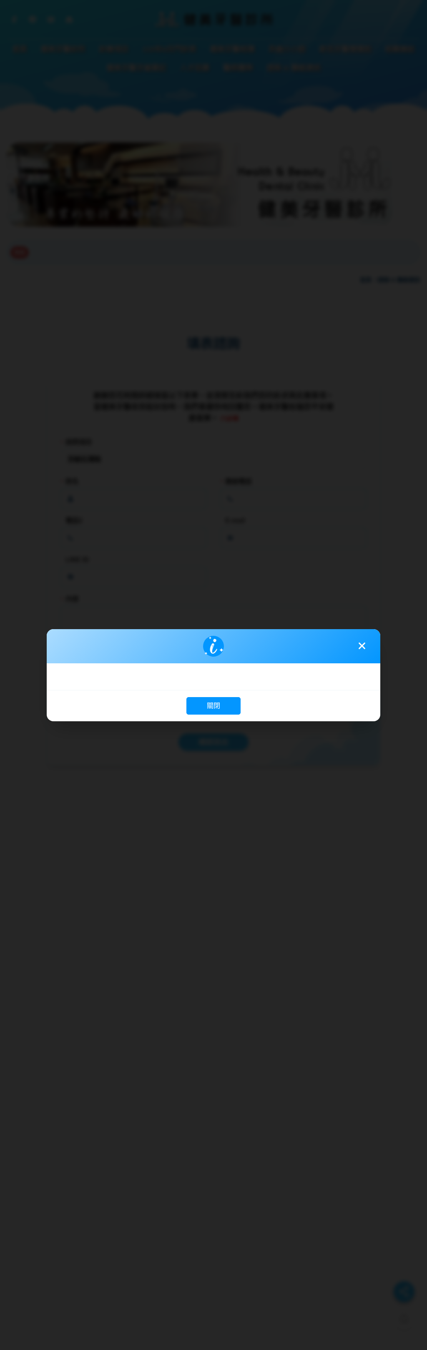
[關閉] (362, 646)
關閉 (213, 705)
